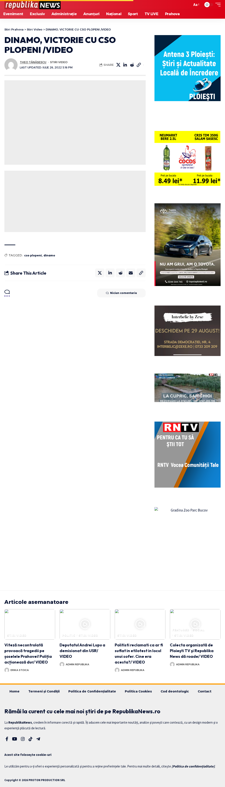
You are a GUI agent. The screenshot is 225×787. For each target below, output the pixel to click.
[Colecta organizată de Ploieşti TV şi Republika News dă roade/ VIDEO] (195, 624)
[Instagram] (23, 739)
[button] (188, 4)
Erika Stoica (20, 670)
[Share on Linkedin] (125, 64)
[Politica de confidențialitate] (193, 766)
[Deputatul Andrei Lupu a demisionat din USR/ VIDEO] (85, 624)
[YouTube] (14, 739)
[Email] (130, 272)
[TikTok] (30, 739)
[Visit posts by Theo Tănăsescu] (11, 65)
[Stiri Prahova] (32, 4)
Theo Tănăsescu (33, 62)
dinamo (49, 255)
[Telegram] (38, 739)
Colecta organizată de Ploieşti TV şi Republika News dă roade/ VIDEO (192, 650)
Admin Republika (77, 664)
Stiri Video (58, 62)
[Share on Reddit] (132, 64)
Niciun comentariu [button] (123, 293)
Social (199, 629)
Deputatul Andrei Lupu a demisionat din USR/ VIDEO (82, 650)
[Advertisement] (75, 122)
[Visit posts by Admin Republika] (62, 664)
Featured (180, 629)
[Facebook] (6, 739)
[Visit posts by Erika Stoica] (6, 670)
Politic (68, 635)
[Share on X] (118, 64)
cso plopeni (33, 255)
